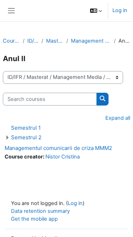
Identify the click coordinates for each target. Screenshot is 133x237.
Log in (119, 10)
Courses (11, 41)
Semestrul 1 (26, 127)
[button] (95, 10)
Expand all (117, 118)
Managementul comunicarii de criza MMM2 (58, 148)
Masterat (54, 41)
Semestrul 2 (26, 137)
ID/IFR (33, 41)
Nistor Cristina (62, 156)
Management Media (91, 41)
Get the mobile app (34, 219)
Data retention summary (40, 211)
